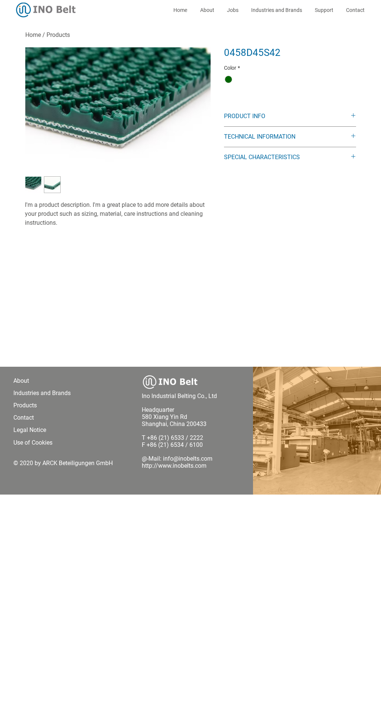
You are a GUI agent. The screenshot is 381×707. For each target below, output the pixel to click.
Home (33, 34)
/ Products (56, 34)
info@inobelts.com (187, 458)
